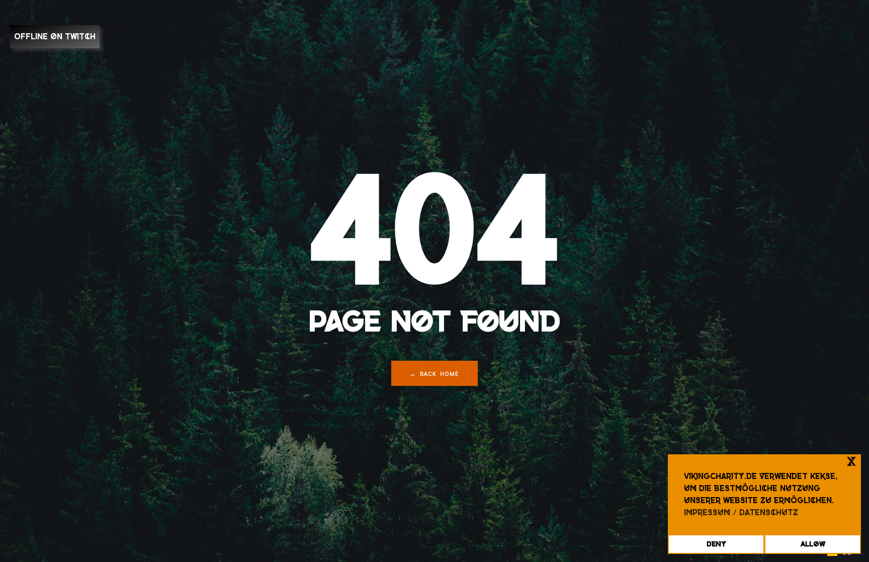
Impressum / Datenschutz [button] (741, 512)
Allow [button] (813, 544)
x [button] (851, 461)
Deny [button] (716, 544)
